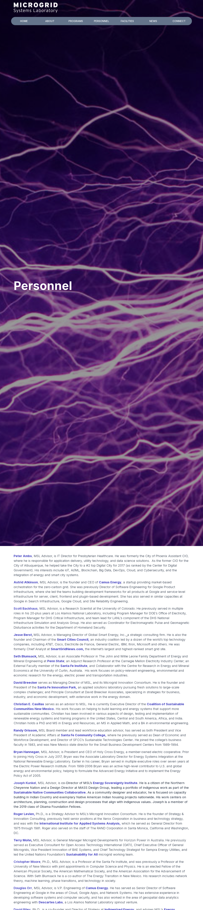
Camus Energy (110, 582)
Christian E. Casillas (29, 704)
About (49, 21)
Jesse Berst (23, 635)
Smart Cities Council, (73, 639)
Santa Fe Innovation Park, (57, 687)
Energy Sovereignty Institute (115, 783)
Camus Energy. (97, 888)
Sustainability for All (82, 854)
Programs (76, 21)
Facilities (127, 21)
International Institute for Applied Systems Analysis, (80, 823)
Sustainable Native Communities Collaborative (50, 792)
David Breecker (25, 682)
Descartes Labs (51, 902)
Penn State (55, 661)
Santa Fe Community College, (83, 735)
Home (24, 21)
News (153, 21)
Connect (179, 21)
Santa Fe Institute (73, 666)
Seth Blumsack (25, 656)
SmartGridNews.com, (67, 649)
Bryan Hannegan (26, 752)
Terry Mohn (22, 840)
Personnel (101, 21)
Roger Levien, (24, 814)
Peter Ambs (23, 556)
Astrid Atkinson (26, 582)
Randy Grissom (25, 730)
